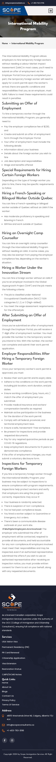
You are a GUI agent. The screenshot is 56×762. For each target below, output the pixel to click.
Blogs (4, 691)
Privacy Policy (8, 700)
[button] (51, 11)
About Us (6, 687)
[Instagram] (12, 740)
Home (5, 43)
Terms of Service (10, 704)
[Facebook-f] (4, 740)
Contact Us (8, 695)
